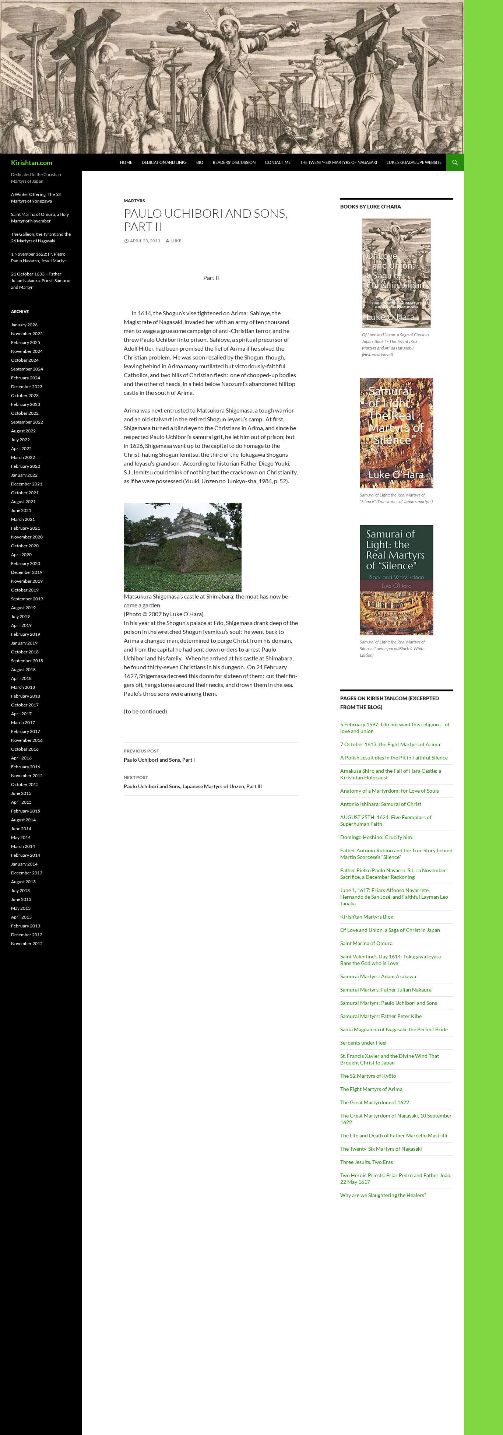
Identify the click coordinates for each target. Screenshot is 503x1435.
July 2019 (20, 616)
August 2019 (23, 607)
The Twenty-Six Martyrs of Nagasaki (338, 162)
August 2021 (23, 501)
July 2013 (20, 890)
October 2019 (25, 590)
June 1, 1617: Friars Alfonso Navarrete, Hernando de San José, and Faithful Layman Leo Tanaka (394, 896)
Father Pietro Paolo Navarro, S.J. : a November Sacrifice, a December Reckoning (393, 873)
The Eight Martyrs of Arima (371, 1089)
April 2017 (21, 713)
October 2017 (25, 705)
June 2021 (21, 510)
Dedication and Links (164, 162)
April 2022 (21, 448)
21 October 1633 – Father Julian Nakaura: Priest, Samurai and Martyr (40, 280)
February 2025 (25, 342)
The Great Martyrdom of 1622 (374, 1102)
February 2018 (25, 696)
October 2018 (25, 652)
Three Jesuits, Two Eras (366, 1162)
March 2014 (23, 846)
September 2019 (27, 598)
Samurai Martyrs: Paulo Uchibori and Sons (388, 1003)
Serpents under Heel (363, 1042)
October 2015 (25, 784)
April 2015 (21, 802)
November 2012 (27, 943)
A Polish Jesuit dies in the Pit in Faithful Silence (394, 757)
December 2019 (26, 572)
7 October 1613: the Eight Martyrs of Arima (390, 744)
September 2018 (27, 660)
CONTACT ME (278, 162)
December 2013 (26, 873)
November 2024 (27, 351)
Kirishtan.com (31, 162)
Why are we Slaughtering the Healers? (383, 1195)
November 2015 (27, 775)
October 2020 (25, 545)
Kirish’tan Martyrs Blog (366, 916)
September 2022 (27, 422)
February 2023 (25, 404)
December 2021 (26, 484)
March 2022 (23, 457)
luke (176, 240)
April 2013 (21, 917)
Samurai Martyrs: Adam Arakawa (378, 976)
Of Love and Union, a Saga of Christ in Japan (390, 930)
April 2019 (21, 625)
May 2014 (21, 837)
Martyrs (134, 200)
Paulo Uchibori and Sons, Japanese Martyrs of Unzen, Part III (193, 782)
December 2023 (26, 386)
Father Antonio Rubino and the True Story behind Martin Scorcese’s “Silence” (396, 853)
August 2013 (23, 881)
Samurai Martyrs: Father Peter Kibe (381, 1016)
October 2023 (25, 395)
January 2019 (24, 643)
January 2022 (24, 475)
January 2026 (24, 324)
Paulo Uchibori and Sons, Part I (159, 755)
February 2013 (25, 926)
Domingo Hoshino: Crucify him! (377, 837)
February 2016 (25, 766)
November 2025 (27, 333)
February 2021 (25, 528)
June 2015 (21, 793)
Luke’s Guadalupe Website (414, 162)
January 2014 (24, 864)
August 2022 (23, 431)
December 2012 (26, 934)
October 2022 (25, 413)
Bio (199, 162)
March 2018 (23, 687)
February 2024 (25, 377)
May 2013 (21, 908)
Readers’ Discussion (234, 162)
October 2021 (25, 492)
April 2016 (21, 758)
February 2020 (25, 563)
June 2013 (21, 899)
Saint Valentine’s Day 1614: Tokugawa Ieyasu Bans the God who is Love (391, 959)
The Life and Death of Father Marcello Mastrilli (393, 1135)
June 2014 (21, 828)
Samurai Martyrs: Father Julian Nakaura (386, 989)
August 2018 (23, 669)
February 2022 (25, 466)
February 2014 (25, 855)
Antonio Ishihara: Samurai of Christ (380, 804)
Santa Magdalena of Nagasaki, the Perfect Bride (394, 1029)
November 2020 (27, 537)
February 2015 (25, 811)
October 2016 (25, 749)
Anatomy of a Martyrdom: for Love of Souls (389, 790)
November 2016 (27, 740)
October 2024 (25, 360)
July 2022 (20, 439)
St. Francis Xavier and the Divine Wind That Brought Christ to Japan (389, 1059)
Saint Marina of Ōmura (366, 943)
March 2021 (23, 519)
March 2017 (23, 722)
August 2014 (23, 819)
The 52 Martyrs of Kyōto (368, 1076)
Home (126, 162)
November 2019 (27, 581)
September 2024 (27, 369)
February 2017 (25, 731)
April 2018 (21, 678)
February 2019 (25, 634)
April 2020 (21, 554)
